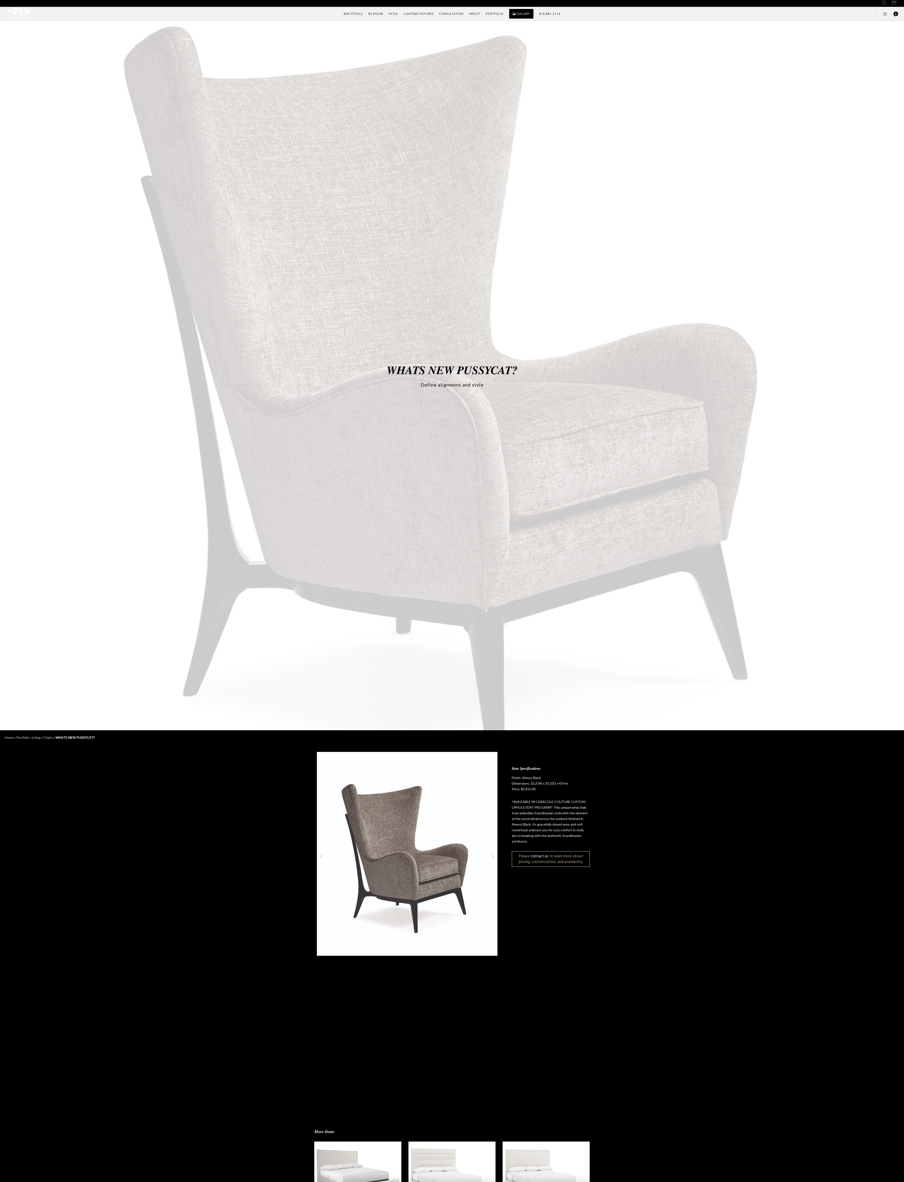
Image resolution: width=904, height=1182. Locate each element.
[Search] (884, 3)
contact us (539, 856)
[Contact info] (893, 14)
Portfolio (22, 737)
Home (9, 737)
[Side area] (882, 14)
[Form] (894, 3)
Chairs (48, 737)
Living (36, 737)
